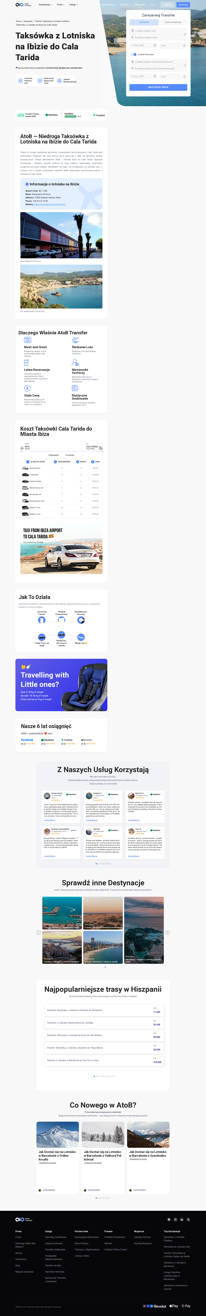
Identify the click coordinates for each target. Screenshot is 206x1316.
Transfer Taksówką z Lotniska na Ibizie (51, 21)
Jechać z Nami (82, 1256)
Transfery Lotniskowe (55, 1237)
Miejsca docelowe (24, 1271)
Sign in (167, 5)
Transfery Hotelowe (54, 1271)
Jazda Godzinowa (173, 22)
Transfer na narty (53, 1265)
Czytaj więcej (49, 820)
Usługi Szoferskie (54, 1243)
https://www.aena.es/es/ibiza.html (49, 204)
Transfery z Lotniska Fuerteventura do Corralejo (70, 1022)
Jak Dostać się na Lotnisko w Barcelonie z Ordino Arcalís (57, 1155)
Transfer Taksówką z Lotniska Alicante (60, 962)
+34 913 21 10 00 (40, 201)
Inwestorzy (20, 1259)
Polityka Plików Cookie (115, 1249)
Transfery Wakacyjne (55, 1249)
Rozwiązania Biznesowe (87, 1237)
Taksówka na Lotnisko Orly (177, 1246)
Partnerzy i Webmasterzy (87, 1249)
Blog (17, 1265)
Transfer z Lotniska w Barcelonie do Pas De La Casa (72, 1060)
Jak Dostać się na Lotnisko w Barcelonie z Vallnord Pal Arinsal (102, 1155)
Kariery (18, 1253)
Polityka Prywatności (114, 1237)
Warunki (108, 1243)
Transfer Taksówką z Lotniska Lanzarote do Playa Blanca (75, 1047)
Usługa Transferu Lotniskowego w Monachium (172, 1276)
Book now (183, 5)
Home (18, 21)
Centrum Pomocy (142, 1237)
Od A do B (143, 22)
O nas (18, 1237)
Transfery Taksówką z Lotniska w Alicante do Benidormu (74, 1010)
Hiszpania (28, 21)
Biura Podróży (81, 1243)
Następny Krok (158, 87)
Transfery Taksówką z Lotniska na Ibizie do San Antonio (74, 1035)
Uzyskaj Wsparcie (143, 1243)
